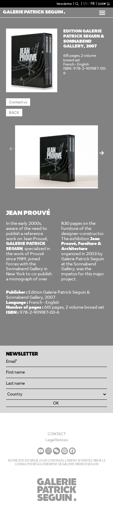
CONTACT (57, 434)
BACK (14, 112)
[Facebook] (72, 450)
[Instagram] (48, 450)
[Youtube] (40, 450)
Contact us (18, 102)
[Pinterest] (64, 450)
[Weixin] (56, 450)
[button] (102, 12)
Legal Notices (57, 440)
